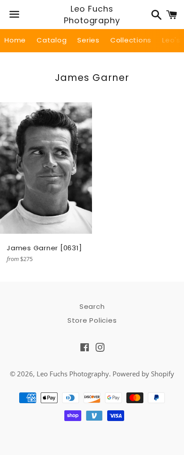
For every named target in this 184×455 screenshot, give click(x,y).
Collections (130, 40)
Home (15, 40)
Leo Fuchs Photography (92, 14)
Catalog (52, 40)
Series (88, 40)
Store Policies (92, 320)
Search (92, 306)
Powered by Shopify (143, 373)
